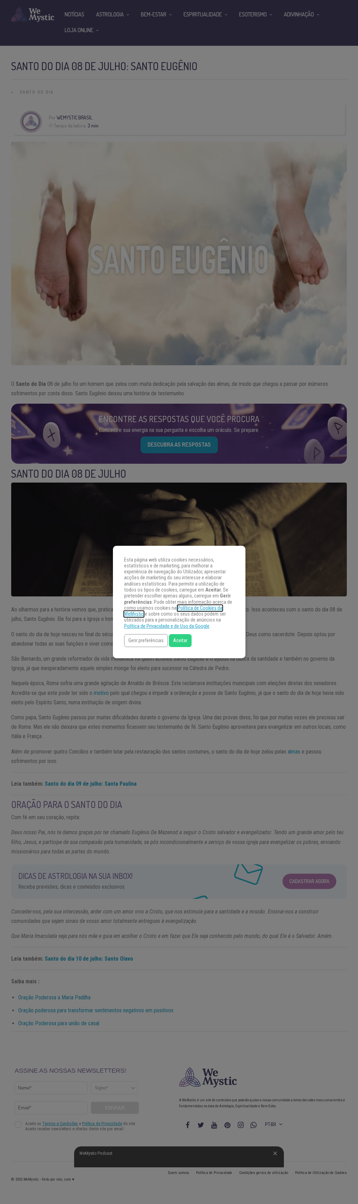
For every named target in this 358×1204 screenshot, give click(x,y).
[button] (146, 640)
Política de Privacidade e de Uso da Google (166, 626)
